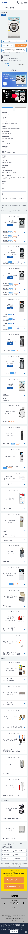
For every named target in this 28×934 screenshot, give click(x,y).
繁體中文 (18, 921)
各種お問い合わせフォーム (15, 886)
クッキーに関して (7, 927)
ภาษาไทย (23, 921)
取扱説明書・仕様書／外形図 (14, 41)
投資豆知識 (14, 920)
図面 (21, 109)
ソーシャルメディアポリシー (17, 918)
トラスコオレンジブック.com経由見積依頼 (14, 50)
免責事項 (24, 915)
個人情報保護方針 (8, 918)
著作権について (11, 916)
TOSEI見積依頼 (21, 45)
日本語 (11, 921)
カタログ (7, 45)
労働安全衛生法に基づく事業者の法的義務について (12, 915)
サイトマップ (17, 916)
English (14, 921)
